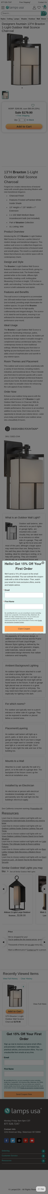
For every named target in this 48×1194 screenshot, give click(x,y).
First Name (9, 601)
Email (7, 590)
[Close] (43, 562)
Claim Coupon (24, 629)
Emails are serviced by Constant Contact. (23, 621)
